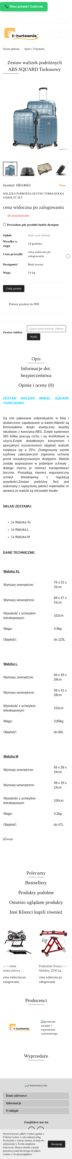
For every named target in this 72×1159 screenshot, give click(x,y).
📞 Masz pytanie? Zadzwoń (24, 6)
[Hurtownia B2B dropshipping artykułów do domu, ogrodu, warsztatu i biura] (62, 185)
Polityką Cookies (11, 1137)
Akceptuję (56, 1144)
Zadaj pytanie (13, 288)
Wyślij (33, 336)
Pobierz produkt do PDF (24, 304)
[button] (36, 1095)
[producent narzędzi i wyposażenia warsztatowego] (52, 1028)
